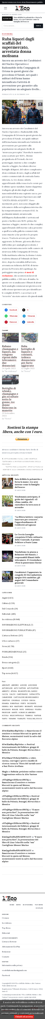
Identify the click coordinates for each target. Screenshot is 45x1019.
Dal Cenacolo (8, 608)
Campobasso (22, 694)
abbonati (6, 685)
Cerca (38, 26)
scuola (5, 715)
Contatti (5, 957)
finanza (5, 703)
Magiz (5, 771)
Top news (6, 673)
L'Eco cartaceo (8, 641)
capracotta (34, 694)
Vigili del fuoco (34, 718)
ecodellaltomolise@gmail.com (14, 970)
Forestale (14, 703)
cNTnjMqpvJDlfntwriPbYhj (15, 780)
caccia (5, 694)
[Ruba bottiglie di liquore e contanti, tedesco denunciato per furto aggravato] (29, 337)
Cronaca (5, 918)
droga (32, 700)
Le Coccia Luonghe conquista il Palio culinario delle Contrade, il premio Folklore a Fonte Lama (28, 538)
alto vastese (20, 688)
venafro (12, 718)
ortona (22, 453)
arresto (6, 691)
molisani (38, 706)
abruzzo (5, 449)
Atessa (14, 691)
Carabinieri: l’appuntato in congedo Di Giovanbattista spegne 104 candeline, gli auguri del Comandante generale (28, 577)
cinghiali (15, 700)
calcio (12, 694)
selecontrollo (17, 715)
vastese (37, 715)
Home (12, 905)
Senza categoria (9, 662)
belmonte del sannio (27, 691)
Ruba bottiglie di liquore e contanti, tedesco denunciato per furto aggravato (28, 355)
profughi (6, 712)
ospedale (29, 709)
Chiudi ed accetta (24, 1016)
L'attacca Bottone (10, 635)
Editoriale (6, 614)
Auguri (5, 598)
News (4, 646)
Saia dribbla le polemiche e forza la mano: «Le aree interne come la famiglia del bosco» (28, 20)
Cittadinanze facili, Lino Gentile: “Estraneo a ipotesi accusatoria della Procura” (21, 461)
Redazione (6, 952)
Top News (39, 905)
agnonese (32, 685)
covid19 (24, 700)
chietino (22, 449)
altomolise (7, 688)
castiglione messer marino (26, 697)
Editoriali (6, 933)
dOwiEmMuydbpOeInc (13, 731)
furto (28, 449)
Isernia (5, 706)
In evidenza (7, 34)
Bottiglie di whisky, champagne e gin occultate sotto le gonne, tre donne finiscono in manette (10, 399)
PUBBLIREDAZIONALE (12, 652)
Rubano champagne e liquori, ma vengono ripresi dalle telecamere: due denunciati (10, 355)
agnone (23, 685)
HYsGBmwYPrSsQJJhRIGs (15, 758)
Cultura (5, 603)
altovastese (33, 688)
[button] (6, 8)
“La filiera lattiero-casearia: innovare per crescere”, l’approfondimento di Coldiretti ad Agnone (29, 521)
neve (22, 709)
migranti (29, 706)
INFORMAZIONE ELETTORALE (16, 625)
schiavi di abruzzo (27, 712)
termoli (28, 453)
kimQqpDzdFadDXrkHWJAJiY (16, 837)
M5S (11, 706)
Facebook (6, 975)
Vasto (5, 718)
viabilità (21, 718)
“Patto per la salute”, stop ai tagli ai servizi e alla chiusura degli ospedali (23, 468)
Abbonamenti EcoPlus (11, 947)
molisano (6, 709)
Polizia (38, 709)
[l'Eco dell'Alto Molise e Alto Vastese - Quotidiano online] (22, 8)
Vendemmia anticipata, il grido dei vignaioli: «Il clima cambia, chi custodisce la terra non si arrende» (27, 502)
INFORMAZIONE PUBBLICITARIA (17, 630)
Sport (4, 668)
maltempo (19, 706)
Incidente (31, 703)
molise (15, 709)
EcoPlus (39, 908)
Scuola (5, 657)
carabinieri (13, 449)
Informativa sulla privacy (12, 965)
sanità (15, 712)
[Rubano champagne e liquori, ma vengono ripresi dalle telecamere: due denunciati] (10, 337)
